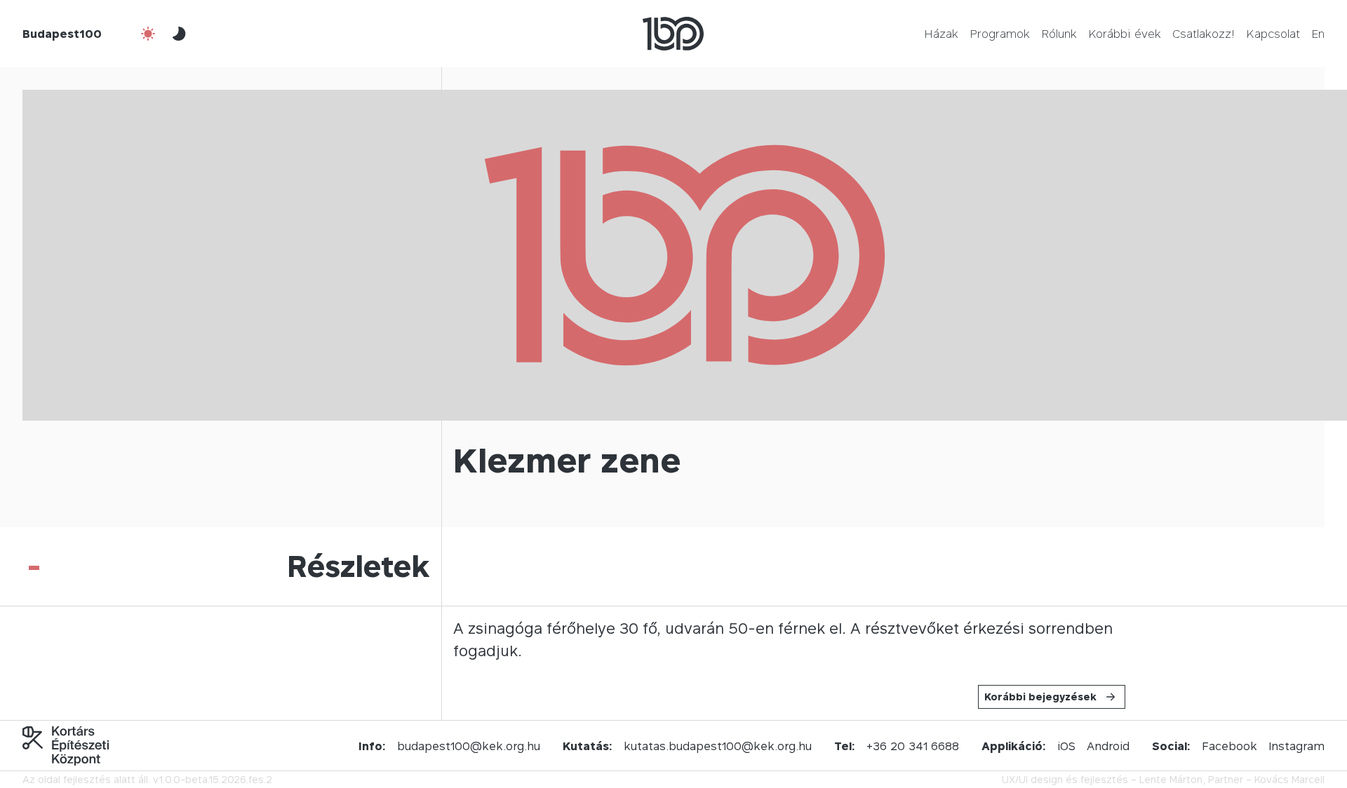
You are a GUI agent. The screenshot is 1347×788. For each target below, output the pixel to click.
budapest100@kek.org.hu (468, 746)
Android (1108, 746)
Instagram (1296, 746)
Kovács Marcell (1289, 779)
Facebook (1229, 746)
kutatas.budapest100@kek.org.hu (718, 746)
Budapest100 (62, 34)
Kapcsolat (1273, 34)
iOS (1066, 746)
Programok (1000, 34)
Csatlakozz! (1203, 34)
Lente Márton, (1172, 779)
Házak (941, 34)
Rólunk (1059, 34)
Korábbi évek (1124, 34)
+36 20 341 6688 (912, 746)
